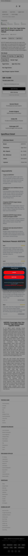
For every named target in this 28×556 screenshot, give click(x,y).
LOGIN (14, 272)
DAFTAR (14, 277)
